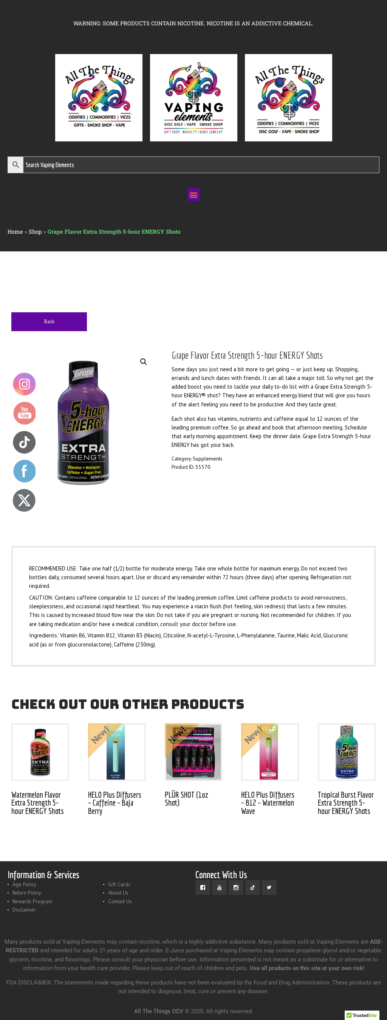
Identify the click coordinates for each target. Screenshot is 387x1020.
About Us (118, 892)
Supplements (208, 458)
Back (49, 321)
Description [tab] (36, 528)
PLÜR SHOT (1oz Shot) (186, 799)
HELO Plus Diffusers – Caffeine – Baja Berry (114, 803)
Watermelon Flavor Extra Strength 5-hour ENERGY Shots (37, 803)
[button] (193, 194)
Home (15, 231)
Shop (35, 231)
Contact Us (120, 901)
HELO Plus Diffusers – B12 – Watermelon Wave (267, 803)
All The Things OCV (158, 1011)
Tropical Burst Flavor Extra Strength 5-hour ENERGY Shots (346, 803)
